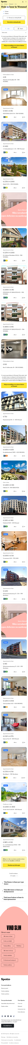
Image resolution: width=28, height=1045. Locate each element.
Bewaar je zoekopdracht (15, 18)
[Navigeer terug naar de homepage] (4, 1)
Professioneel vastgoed (10, 960)
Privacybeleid (4, 1043)
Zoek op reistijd (8, 941)
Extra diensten (21, 1012)
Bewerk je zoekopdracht (14, 22)
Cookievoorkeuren (14, 1043)
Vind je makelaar (8, 955)
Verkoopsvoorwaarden (7, 1040)
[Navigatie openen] (26, 1)
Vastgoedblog (7, 946)
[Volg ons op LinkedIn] (8, 1016)
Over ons (20, 1003)
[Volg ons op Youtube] (11, 1016)
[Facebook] (5, 1016)
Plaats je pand (4, 988)
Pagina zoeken (4, 1006)
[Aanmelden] (23, 1)
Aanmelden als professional (7, 1003)
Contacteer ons (21, 1009)
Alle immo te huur (8, 936)
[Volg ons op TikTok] (14, 1016)
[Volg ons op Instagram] (2, 1016)
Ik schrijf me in (8, 1025)
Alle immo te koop (8, 950)
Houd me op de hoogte (14, 865)
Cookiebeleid (17, 1040)
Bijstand (20, 1006)
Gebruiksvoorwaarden (12, 1037)
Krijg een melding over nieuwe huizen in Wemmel (14, 46)
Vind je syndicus (8, 965)
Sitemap (3, 1037)
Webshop (19, 946)
